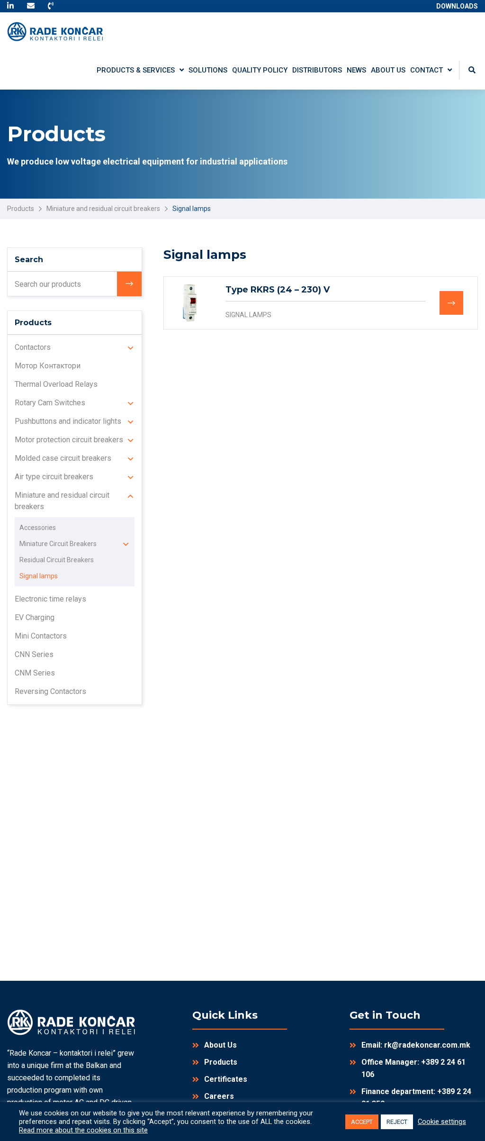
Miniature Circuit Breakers (58, 544)
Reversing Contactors (50, 691)
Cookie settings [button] (442, 1121)
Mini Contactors (41, 635)
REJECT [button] (396, 1121)
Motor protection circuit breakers (69, 439)
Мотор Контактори (48, 365)
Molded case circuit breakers (63, 458)
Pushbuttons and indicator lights (68, 421)
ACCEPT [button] (362, 1121)
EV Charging (34, 617)
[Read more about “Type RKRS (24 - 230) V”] (451, 303)
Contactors (33, 347)
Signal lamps (248, 315)
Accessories (37, 527)
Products (20, 208)
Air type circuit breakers (54, 476)
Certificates (225, 1079)
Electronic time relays (50, 598)
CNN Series (34, 654)
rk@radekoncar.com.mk (427, 1045)
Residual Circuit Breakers (56, 560)
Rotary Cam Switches (50, 402)
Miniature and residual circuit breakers (103, 208)
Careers (219, 1096)
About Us (220, 1045)
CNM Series (35, 672)
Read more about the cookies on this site (83, 1130)
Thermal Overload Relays (56, 384)
